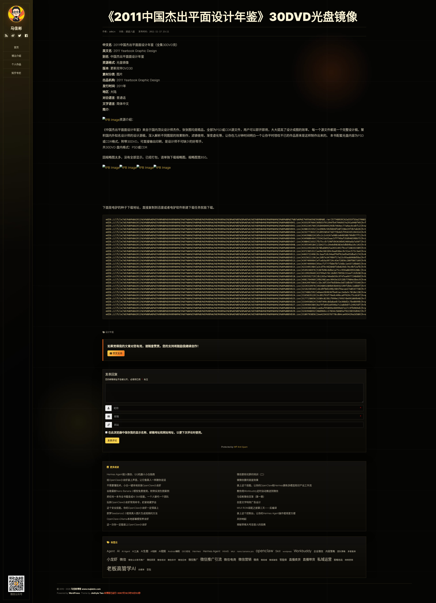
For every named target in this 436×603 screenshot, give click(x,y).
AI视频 (162, 551)
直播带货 (309, 559)
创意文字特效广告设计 (249, 502)
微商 (256, 559)
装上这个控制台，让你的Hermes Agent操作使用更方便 (266, 513)
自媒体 (141, 570)
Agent (111, 551)
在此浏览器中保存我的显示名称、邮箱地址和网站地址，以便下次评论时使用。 (156, 432)
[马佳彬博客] (16, 13)
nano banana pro (245, 551)
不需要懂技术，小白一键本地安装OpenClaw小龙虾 (134, 485)
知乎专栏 (16, 72)
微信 (123, 559)
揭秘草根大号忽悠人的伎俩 (251, 524)
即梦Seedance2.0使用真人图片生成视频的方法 (132, 513)
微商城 (264, 560)
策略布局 (338, 559)
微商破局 (273, 560)
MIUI (233, 552)
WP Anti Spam (240, 447)
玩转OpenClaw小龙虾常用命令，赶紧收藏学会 (131, 502)
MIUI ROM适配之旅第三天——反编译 (257, 507)
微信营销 (244, 559)
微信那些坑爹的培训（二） (251, 474)
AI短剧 (154, 551)
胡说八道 (130, 31)
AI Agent (126, 551)
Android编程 (174, 551)
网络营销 (349, 560)
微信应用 (182, 560)
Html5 (225, 551)
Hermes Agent (211, 551)
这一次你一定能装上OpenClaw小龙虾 (127, 524)
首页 (16, 47)
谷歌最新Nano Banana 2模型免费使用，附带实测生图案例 (138, 490)
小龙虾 (112, 559)
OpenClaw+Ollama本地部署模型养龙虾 (128, 518)
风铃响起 (241, 518)
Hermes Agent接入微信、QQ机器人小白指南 (131, 474)
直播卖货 (295, 559)
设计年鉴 (110, 332)
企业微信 (318, 551)
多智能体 (352, 551)
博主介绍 (16, 55)
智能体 (283, 559)
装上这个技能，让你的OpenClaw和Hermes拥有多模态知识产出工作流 (274, 485)
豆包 (149, 569)
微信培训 (161, 560)
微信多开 (172, 560)
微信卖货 (151, 560)
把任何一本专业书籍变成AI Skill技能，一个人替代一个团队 (138, 496)
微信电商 (230, 559)
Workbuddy (303, 551)
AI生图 (144, 551)
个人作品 (16, 64)
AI (118, 551)
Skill (278, 551)
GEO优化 (186, 551)
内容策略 (330, 551)
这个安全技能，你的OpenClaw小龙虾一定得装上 (133, 507)
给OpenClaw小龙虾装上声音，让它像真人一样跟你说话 (136, 479)
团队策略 (341, 551)
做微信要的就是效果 (247, 479)
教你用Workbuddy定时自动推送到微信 (257, 490)
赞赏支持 (117, 353)
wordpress (287, 552)
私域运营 (324, 559)
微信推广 (193, 559)
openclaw (264, 551)
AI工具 (135, 551)
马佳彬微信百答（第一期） (251, 496)
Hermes (196, 551)
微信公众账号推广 (136, 560)
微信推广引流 (211, 559)
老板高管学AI (121, 569)
